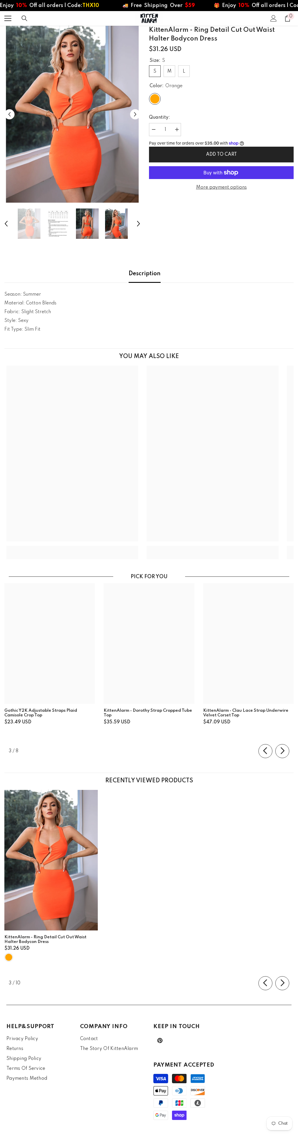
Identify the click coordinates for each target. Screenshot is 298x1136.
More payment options (221, 187)
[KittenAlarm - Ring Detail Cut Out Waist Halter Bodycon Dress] (51, 860)
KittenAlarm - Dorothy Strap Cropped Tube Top (148, 713)
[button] (9, 114)
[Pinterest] (159, 1040)
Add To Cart (221, 154)
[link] (72, 548)
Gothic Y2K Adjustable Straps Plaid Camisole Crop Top (40, 713)
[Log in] (273, 18)
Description (145, 274)
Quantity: (159, 117)
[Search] (24, 18)
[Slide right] (282, 751)
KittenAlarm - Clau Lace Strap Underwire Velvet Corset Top (245, 713)
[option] (72, 114)
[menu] (7, 18)
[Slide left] (265, 751)
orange (8, 957)
